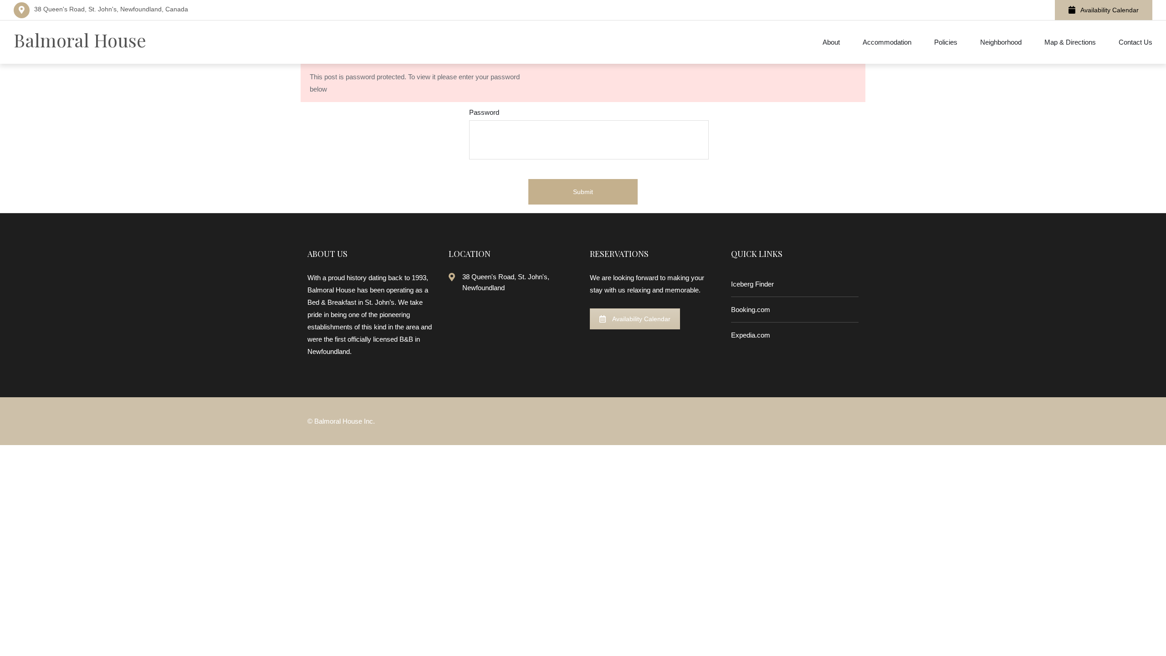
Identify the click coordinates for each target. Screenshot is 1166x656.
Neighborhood (1001, 42)
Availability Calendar (1109, 10)
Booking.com (750, 309)
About (831, 42)
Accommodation (887, 42)
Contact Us (1135, 42)
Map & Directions (1070, 42)
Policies (945, 42)
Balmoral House (80, 40)
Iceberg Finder (752, 284)
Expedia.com (750, 335)
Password (484, 112)
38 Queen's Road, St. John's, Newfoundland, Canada (111, 9)
